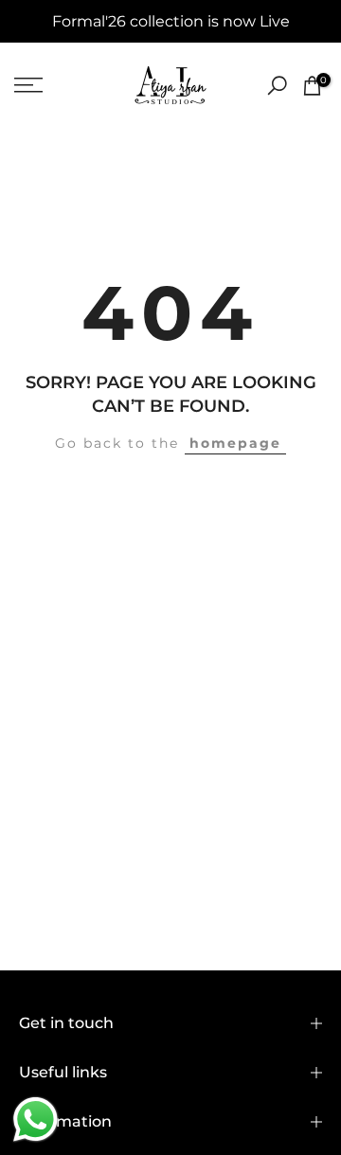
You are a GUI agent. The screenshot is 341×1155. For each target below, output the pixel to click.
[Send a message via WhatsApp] (35, 1119)
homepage (235, 443)
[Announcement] (170, 21)
